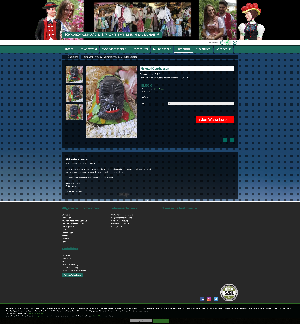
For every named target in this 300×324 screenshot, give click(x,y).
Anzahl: (143, 103)
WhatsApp (228, 41)
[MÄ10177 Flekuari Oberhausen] (74, 74)
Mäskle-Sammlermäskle (108, 57)
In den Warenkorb (212, 119)
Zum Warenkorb (235, 41)
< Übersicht (72, 57)
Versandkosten (159, 88)
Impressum (40, 316)
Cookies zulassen (161, 321)
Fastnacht (88, 57)
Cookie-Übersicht (99, 316)
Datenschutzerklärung (35, 313)
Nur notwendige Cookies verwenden (141, 321)
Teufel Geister (130, 57)
